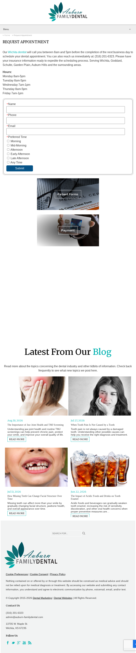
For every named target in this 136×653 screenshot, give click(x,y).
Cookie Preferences (17, 574)
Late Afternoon (20, 158)
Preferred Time (17, 136)
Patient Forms (68, 194)
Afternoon (16, 149)
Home (7, 35)
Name (12, 104)
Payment (68, 230)
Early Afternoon (20, 153)
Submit (19, 168)
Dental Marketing (42, 598)
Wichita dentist (17, 52)
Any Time (16, 162)
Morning (16, 141)
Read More (16, 439)
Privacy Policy (58, 574)
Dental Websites (63, 598)
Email (11, 125)
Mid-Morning (18, 145)
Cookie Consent (39, 574)
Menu (6, 29)
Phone (12, 115)
